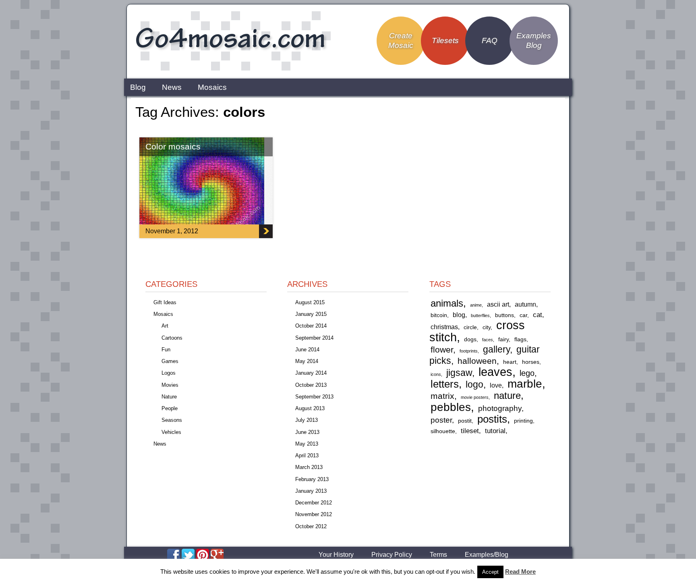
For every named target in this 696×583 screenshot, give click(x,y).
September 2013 (314, 397)
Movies (170, 385)
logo (474, 385)
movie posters (475, 397)
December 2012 (313, 503)
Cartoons (172, 338)
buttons (504, 315)
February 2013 (312, 479)
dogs (470, 339)
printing (523, 421)
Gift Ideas (164, 302)
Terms (438, 555)
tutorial (495, 431)
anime (476, 305)
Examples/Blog (486, 555)
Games (170, 361)
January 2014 (311, 373)
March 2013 (309, 467)
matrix (442, 395)
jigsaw (459, 373)
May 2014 (306, 361)
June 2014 (307, 349)
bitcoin (439, 315)
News (172, 87)
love (496, 385)
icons (436, 374)
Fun (166, 349)
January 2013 (311, 491)
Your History (336, 555)
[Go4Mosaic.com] (231, 69)
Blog (138, 87)
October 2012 (311, 526)
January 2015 (311, 314)
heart (509, 362)
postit (465, 421)
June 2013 (307, 432)
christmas (444, 327)
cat (537, 315)
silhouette (443, 431)
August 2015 (310, 302)
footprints (469, 351)
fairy (503, 339)
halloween (477, 360)
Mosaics (212, 87)
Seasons (172, 420)
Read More (520, 571)
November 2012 (313, 514)
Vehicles (171, 432)
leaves (495, 371)
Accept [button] (490, 572)
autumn (525, 304)
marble (525, 384)
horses (530, 362)
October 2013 (311, 385)
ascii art (498, 304)
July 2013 (306, 420)
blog (459, 314)
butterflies (480, 315)
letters (445, 384)
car (523, 315)
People (170, 408)
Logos (169, 373)
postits (492, 419)
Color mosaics (173, 146)
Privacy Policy (391, 555)
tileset (470, 431)
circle (470, 327)
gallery (496, 349)
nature (507, 395)
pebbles (451, 406)
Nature (169, 397)
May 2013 (306, 444)
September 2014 (314, 338)
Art (165, 326)
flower (442, 349)
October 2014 (311, 326)
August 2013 (310, 408)
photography (500, 408)
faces (487, 339)
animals (447, 303)
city (487, 327)
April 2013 (307, 455)
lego (527, 373)
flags (520, 339)
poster (441, 420)
